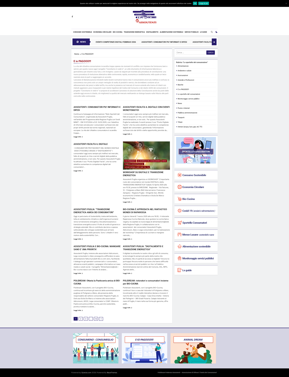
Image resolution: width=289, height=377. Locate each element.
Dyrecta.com (86, 373)
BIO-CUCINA (117, 32)
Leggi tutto (77, 137)
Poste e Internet (184, 108)
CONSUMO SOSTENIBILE (82, 32)
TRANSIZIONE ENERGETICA (134, 32)
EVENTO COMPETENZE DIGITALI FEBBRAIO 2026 (102, 42)
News (164, 161)
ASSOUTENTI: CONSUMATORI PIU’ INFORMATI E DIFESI (150, 42)
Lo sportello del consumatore (149, 161)
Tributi (180, 122)
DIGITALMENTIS (152, 32)
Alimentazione (183, 66)
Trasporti (181, 117)
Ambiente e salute (184, 71)
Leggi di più (203, 3)
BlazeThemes (112, 373)
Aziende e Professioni (186, 80)
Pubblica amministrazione (134, 164)
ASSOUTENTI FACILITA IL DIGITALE (91, 144)
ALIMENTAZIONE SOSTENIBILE (171, 32)
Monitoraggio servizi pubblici (188, 99)
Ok (195, 3)
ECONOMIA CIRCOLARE (102, 32)
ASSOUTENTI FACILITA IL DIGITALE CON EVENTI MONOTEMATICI (206, 42)
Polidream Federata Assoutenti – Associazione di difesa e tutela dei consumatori (187, 373)
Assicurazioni (183, 75)
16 (96, 319)
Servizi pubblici (192, 32)
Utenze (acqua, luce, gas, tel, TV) (137, 167)
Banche (180, 85)
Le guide (203, 32)
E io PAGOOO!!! (130, 161)
